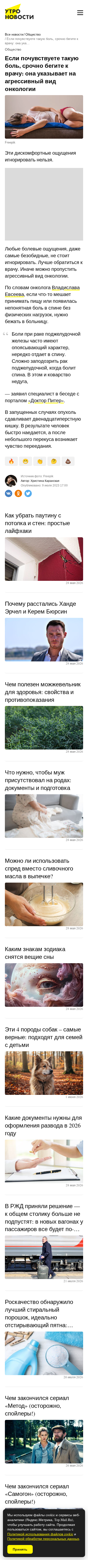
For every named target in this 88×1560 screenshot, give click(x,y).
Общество (33, 34)
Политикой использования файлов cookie (40, 1534)
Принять (20, 1549)
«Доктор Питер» (46, 400)
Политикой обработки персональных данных (43, 1538)
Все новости (14, 34)
